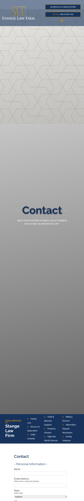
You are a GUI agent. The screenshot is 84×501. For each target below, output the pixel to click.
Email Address (22, 478)
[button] (62, 20)
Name (18, 469)
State (16, 490)
